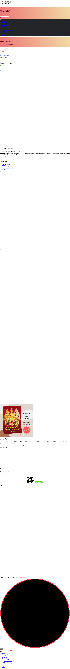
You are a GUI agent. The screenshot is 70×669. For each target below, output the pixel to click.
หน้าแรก (3, 21)
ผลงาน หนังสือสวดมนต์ (8, 661)
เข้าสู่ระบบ (5, 63)
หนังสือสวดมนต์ (5, 22)
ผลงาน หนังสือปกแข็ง (8, 27)
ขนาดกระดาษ (4, 165)
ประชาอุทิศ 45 (7, 3)
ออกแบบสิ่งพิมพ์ (5, 23)
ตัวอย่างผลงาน (4, 26)
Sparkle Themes (22, 577)
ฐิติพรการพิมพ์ (5, 11)
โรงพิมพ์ (3, 34)
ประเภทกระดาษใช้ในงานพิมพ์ (7, 166)
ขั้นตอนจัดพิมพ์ (4, 25)
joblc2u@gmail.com (8, 2)
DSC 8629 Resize (4, 55)
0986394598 (9, 1)
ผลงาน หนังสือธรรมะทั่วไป (9, 30)
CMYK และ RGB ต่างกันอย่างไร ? (8, 168)
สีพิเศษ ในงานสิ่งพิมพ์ (6, 164)
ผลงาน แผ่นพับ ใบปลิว (8, 32)
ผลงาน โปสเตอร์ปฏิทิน (8, 31)
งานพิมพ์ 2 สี (4, 169)
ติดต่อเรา (3, 35)
